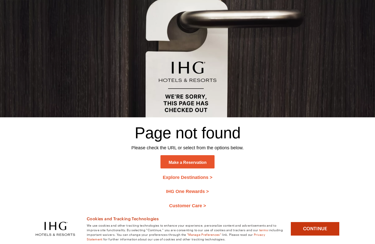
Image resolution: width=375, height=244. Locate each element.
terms (263, 229)
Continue (315, 228)
